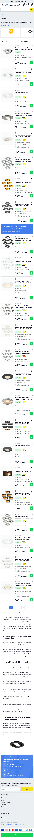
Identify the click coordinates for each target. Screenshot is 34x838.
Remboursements (5, 807)
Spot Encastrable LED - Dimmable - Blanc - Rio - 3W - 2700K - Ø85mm (23, 93)
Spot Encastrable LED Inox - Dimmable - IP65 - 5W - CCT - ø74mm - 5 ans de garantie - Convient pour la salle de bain (23, 114)
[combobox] (15, 10)
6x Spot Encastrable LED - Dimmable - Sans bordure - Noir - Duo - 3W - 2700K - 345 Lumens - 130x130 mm (23, 423)
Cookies (22, 824)
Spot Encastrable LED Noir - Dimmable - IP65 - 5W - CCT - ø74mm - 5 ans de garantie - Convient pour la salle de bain (23, 239)
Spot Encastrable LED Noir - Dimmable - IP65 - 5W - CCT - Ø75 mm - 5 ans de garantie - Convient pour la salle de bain (23, 373)
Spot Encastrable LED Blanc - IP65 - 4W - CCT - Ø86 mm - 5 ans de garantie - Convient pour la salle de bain (23, 135)
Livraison (3, 800)
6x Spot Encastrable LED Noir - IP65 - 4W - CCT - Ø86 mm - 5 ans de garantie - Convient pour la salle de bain (24, 205)
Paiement (3, 804)
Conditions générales (6, 824)
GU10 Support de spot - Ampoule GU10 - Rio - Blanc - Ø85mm (23, 48)
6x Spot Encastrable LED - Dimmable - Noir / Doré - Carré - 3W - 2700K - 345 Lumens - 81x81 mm (23, 494)
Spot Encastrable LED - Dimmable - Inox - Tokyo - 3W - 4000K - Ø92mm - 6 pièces (24, 517)
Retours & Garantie (6, 802)
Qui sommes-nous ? (6, 809)
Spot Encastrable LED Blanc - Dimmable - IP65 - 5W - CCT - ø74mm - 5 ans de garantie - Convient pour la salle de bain (23, 71)
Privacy (16, 824)
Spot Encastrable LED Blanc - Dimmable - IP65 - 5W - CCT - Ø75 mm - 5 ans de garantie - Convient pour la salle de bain (23, 584)
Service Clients (5, 798)
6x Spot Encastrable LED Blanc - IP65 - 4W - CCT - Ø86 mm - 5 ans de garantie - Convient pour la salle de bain (23, 560)
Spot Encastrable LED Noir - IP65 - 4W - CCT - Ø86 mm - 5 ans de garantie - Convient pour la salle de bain (23, 446)
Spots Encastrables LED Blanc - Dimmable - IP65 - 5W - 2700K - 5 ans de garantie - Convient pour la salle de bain (24, 538)
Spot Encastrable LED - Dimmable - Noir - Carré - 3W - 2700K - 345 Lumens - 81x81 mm (23, 470)
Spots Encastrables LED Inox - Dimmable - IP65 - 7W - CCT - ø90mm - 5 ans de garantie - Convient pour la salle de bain (24, 160)
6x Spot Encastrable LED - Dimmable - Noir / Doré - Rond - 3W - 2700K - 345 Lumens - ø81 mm (23, 181)
